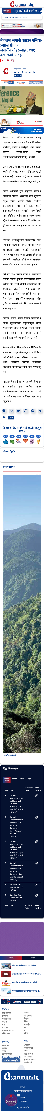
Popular (11, 958)
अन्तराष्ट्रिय (27, 1024)
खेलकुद (26, 1018)
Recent (33, 958)
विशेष (26, 1051)
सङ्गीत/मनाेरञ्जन (28, 1015)
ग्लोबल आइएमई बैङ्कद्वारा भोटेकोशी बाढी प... (26, 991)
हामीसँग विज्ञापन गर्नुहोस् (11, 1057)
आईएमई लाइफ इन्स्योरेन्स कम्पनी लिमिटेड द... (26, 974)
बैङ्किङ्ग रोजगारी (28, 1053)
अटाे (25, 1030)
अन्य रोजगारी (28, 1062)
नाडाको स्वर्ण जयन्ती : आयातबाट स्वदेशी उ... (26, 982)
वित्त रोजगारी (28, 1056)
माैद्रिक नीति (14, 779)
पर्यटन (26, 1033)
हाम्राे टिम (4, 1048)
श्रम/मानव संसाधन (8, 1030)
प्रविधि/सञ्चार (6, 1033)
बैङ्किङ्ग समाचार (6, 1013)
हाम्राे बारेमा (5, 1045)
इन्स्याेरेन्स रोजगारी (30, 1059)
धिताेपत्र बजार (6, 1019)
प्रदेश (25, 1027)
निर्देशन (22, 779)
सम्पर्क (4, 1051)
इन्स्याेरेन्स (5, 1016)
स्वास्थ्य (26, 1012)
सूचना (29, 779)
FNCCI (11, 417)
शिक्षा (3, 1024)
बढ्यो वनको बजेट (10, 755)
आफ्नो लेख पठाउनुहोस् (11, 1060)
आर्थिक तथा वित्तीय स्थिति (6, 780)
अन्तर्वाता (27, 1045)
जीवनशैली (5, 1027)
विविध (26, 1021)
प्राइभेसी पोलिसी (7, 1054)
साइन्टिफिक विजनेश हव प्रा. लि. (23, 1091)
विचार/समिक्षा (28, 1048)
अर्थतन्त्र (4, 1021)
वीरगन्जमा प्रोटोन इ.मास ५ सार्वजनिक (24, 965)
